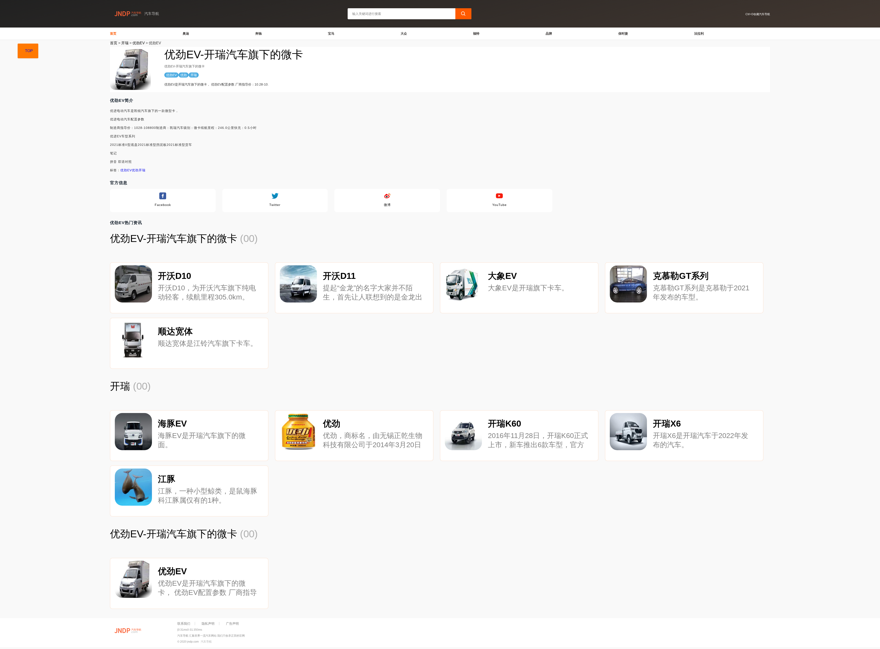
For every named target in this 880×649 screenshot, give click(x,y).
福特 (476, 33)
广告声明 (232, 623)
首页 (113, 33)
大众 (404, 33)
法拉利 (699, 33)
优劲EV (138, 43)
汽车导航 (206, 641)
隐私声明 (208, 623)
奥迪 (186, 33)
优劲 (135, 170)
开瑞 (125, 43)
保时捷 (623, 33)
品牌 (549, 33)
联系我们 (183, 623)
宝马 (331, 33)
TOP (29, 51)
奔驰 (258, 33)
